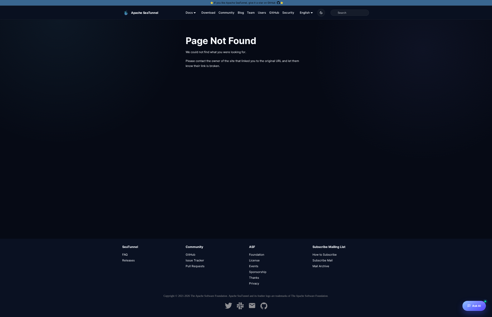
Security (288, 12)
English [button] (305, 12)
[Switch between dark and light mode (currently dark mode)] (321, 13)
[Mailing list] (252, 308)
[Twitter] (228, 308)
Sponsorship (257, 272)
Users (262, 12)
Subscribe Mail (322, 260)
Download (208, 12)
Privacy (254, 283)
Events (253, 266)
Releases (128, 260)
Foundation (256, 254)
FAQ (125, 254)
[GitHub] (263, 308)
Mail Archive (320, 266)
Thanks (254, 277)
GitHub (274, 12)
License (254, 260)
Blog (241, 12)
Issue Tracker (195, 260)
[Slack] (240, 308)
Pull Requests (195, 266)
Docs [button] (189, 12)
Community (226, 12)
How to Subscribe (324, 254)
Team (251, 12)
